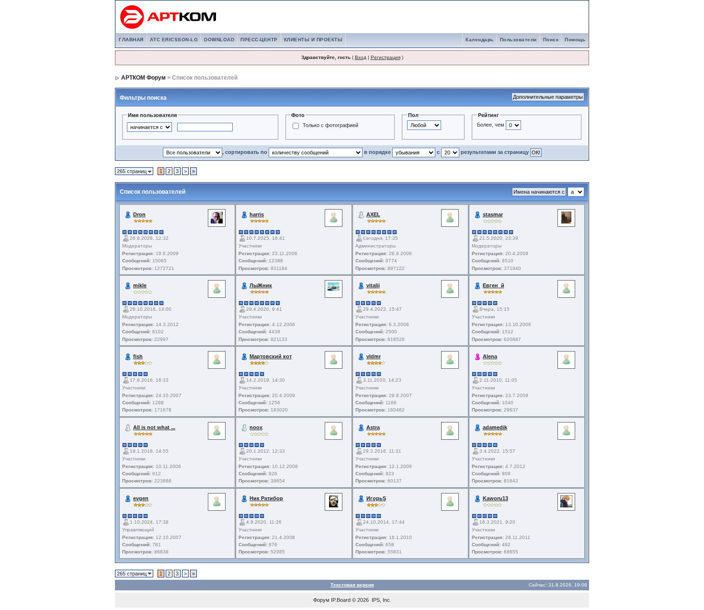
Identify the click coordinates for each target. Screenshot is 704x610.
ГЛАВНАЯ (131, 39)
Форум (321, 600)
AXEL (373, 214)
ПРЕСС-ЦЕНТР (259, 39)
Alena (490, 356)
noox (256, 427)
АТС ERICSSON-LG (174, 39)
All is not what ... (154, 427)
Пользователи (518, 39)
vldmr (373, 356)
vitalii (373, 285)
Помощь (575, 39)
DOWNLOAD (219, 39)
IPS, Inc (381, 600)
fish (138, 356)
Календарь (480, 39)
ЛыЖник (261, 285)
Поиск (551, 39)
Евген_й (493, 285)
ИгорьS (376, 498)
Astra (373, 427)
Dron (139, 214)
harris (257, 214)
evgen (140, 498)
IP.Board (341, 600)
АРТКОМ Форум (143, 77)
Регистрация (385, 57)
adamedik (495, 427)
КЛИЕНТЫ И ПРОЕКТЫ (313, 39)
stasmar (493, 214)
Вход (360, 57)
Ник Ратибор (266, 498)
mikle (140, 285)
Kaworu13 (495, 498)
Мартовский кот (271, 356)
